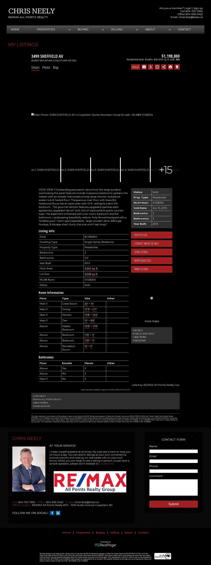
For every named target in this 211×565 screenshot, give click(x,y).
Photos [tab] (46, 67)
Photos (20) (140, 235)
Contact (184, 29)
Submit (173, 504)
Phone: (153, 466)
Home (15, 29)
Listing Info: (47, 231)
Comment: (156, 476)
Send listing (141, 252)
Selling (114, 532)
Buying (100, 532)
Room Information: (51, 292)
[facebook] (53, 513)
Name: (153, 446)
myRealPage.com (105, 545)
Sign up (198, 8)
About (128, 532)
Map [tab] (56, 67)
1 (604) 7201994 (139, 337)
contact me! (106, 463)
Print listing (141, 269)
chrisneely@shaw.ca (191, 17)
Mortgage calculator (153, 260)
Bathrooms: (46, 357)
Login (187, 8)
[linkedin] (59, 513)
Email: (153, 456)
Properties (83, 532)
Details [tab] (35, 67)
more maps (152, 321)
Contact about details (146, 243)
